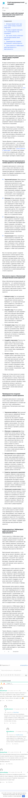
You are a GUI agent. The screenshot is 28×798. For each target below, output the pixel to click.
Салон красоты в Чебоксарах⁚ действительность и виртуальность (14, 47)
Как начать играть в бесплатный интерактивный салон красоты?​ (13, 37)
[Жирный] (1, 675)
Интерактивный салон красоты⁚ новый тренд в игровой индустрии (13, 25)
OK (23, 796)
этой (24, 87)
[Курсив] (3, 675)
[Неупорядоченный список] (10, 675)
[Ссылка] (16, 675)
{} (17, 675)
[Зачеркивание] (7, 675)
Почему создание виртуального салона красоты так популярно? (13, 31)
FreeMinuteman (19, 734)
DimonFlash (16, 712)
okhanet (7, 8)
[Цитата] (12, 675)
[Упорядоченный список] (8, 675)
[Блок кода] (14, 675)
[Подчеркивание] (5, 675)
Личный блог (16, 651)
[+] (19, 675)
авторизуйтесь (24, 665)
